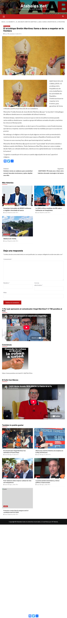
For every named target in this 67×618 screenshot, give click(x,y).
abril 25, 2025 (44, 212)
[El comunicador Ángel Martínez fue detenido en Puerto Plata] (17, 438)
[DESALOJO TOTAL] (17, 226)
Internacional (46, 204)
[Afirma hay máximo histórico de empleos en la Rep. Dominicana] (49, 438)
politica (5, 506)
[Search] (63, 16)
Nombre (6, 283)
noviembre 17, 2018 (14, 33)
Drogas (5, 204)
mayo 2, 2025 (12, 484)
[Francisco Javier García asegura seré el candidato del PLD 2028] (17, 498)
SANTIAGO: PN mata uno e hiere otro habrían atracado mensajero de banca (51, 171)
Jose (6, 33)
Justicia (38, 476)
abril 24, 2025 (12, 241)
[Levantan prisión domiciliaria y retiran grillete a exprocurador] (49, 468)
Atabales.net (33, 5)
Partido (5, 476)
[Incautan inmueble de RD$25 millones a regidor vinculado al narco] (17, 196)
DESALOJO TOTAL (9, 239)
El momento (7, 26)
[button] (4, 16)
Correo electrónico (38, 284)
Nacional (38, 446)
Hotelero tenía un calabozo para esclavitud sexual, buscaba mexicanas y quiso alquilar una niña (18, 172)
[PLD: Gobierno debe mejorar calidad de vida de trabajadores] (17, 468)
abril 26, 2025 (12, 212)
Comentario (7, 259)
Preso (5, 446)
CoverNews (45, 521)
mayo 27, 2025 (12, 454)
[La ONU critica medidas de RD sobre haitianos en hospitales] (49, 196)
